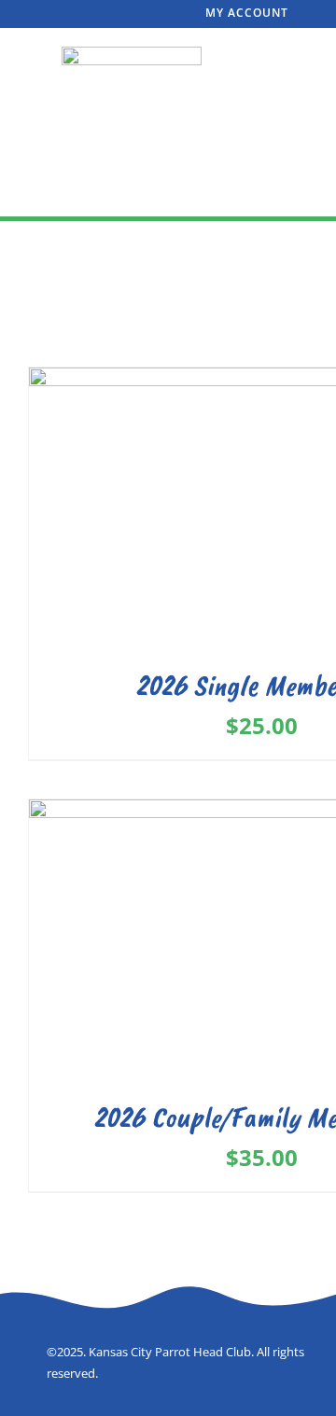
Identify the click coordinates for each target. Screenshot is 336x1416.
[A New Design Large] (132, 54)
